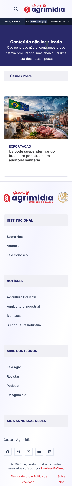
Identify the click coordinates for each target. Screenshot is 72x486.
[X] (29, 452)
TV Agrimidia (16, 395)
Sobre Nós (15, 237)
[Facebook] (8, 452)
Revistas (13, 376)
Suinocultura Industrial (24, 325)
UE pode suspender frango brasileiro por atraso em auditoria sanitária (32, 155)
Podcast (13, 386)
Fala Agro (14, 367)
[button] (15, 9)
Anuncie (13, 246)
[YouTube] (39, 452)
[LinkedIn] (50, 452)
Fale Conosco (17, 255)
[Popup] (5, 9)
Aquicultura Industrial (23, 306)
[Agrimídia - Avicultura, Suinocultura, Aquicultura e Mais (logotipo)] (44, 9)
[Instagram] (18, 452)
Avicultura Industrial (22, 297)
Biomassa (14, 316)
